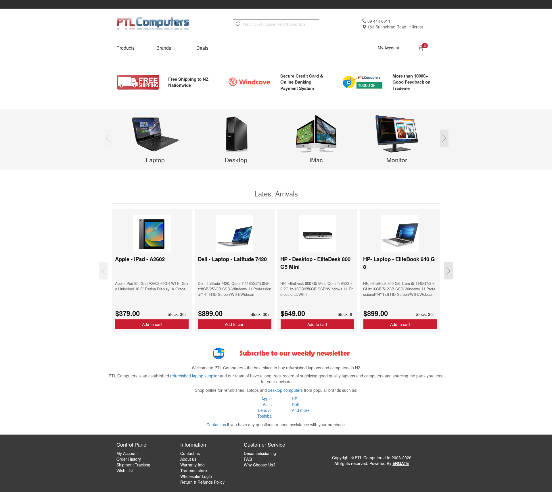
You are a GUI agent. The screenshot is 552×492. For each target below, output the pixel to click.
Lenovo (265, 410)
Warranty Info (192, 465)
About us (188, 459)
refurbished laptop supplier (194, 376)
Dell (295, 404)
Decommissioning (260, 453)
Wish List (124, 470)
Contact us (216, 424)
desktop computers (285, 390)
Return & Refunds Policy (202, 482)
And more (301, 410)
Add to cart (152, 324)
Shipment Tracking (133, 465)
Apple (266, 399)
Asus (267, 404)
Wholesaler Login (196, 476)
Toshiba (264, 416)
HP (294, 399)
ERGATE (400, 463)
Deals (202, 48)
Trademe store (193, 470)
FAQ (248, 459)
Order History (128, 459)
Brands (163, 48)
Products (125, 48)
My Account (388, 48)
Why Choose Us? (259, 465)
